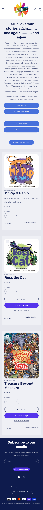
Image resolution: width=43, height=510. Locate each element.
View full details (30, 222)
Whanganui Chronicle (21, 142)
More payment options (21, 310)
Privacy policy (36, 503)
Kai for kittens (21, 130)
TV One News (21, 124)
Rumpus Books (12, 503)
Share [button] (9, 223)
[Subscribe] (36, 461)
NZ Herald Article (21, 111)
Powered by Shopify (23, 503)
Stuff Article (21, 105)
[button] (2, 9)
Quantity (7, 211)
